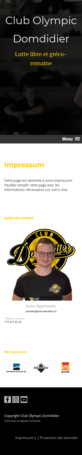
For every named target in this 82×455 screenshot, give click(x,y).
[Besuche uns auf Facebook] (7, 400)
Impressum (24, 437)
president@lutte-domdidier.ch (41, 311)
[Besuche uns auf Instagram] (15, 400)
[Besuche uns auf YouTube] (24, 400)
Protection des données (59, 437)
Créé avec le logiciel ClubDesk (22, 421)
